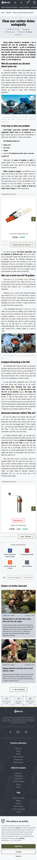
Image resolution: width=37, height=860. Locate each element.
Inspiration (18, 803)
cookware (26, 279)
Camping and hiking (24, 7)
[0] (27, 2)
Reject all (18, 856)
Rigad (2, 12)
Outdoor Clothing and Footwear (9, 7)
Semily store (18, 773)
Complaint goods (18, 759)
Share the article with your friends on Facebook (10, 555)
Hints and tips (26, 29)
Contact (19, 787)
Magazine (8, 12)
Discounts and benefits (18, 798)
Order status (18, 748)
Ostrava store (18, 779)
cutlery (3, 399)
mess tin (13, 279)
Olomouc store (18, 776)
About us (18, 784)
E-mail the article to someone (27, 554)
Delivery (18, 751)
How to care (28, 577)
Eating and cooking (14, 577)
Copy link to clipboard (27, 566)
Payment (18, 754)
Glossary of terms (18, 806)
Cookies (19, 812)
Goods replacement (18, 757)
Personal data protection (18, 809)
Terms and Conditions (18, 781)
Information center (18, 762)
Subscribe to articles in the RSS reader (10, 567)
